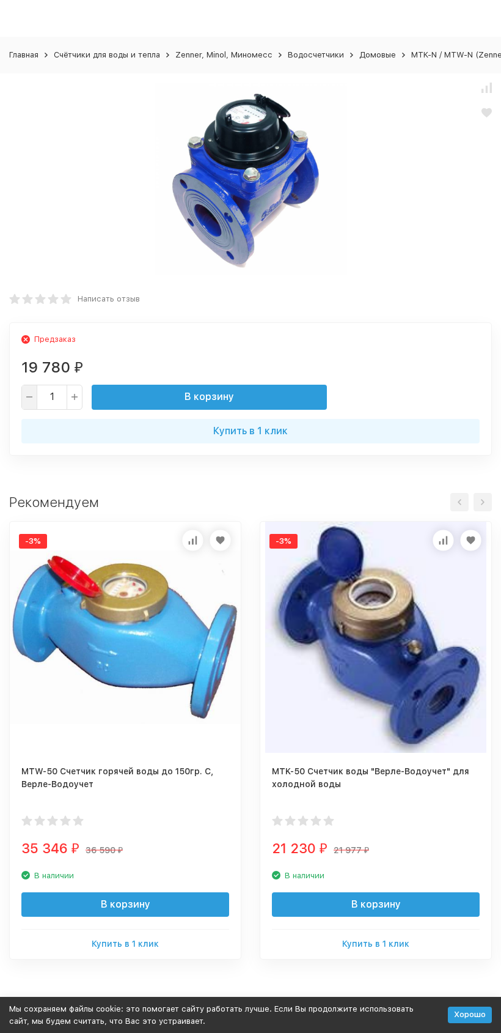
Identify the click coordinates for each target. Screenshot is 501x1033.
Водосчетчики (316, 54)
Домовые (377, 54)
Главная (23, 54)
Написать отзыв (109, 298)
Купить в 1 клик (250, 431)
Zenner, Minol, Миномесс (223, 54)
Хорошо (470, 1014)
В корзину (209, 396)
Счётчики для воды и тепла (107, 54)
